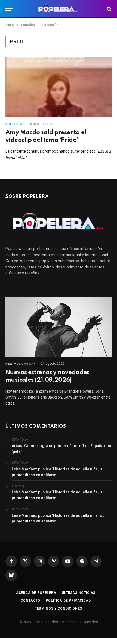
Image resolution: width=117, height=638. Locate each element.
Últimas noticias (79, 593)
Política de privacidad (68, 600)
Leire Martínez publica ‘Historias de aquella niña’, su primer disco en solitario (58, 472)
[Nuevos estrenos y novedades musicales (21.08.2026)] (58, 327)
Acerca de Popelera (36, 593)
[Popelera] (58, 9)
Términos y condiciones (58, 608)
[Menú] (9, 9)
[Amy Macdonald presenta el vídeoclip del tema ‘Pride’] (58, 87)
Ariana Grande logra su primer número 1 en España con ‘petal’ (61, 449)
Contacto (30, 600)
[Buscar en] (109, 9)
